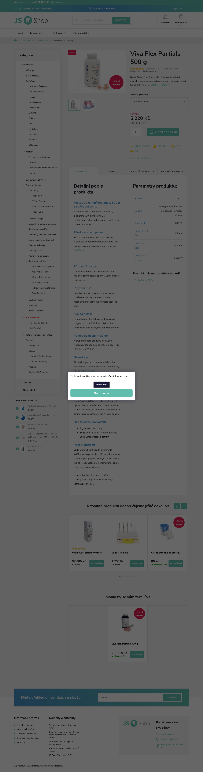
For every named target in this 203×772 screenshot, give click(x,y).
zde (126, 376)
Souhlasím (101, 393)
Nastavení (101, 384)
